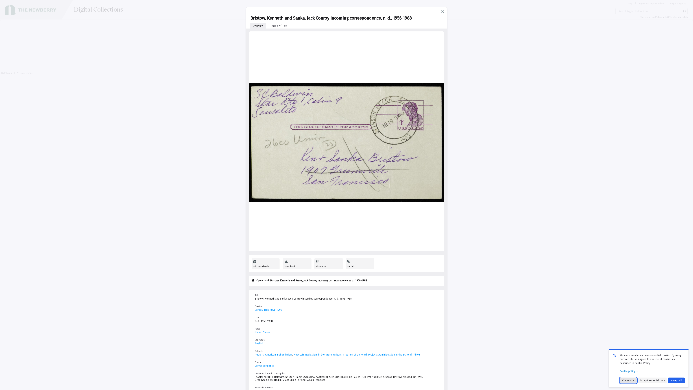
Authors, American (265, 354)
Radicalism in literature (318, 354)
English (259, 343)
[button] (443, 11)
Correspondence (264, 365)
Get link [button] (351, 266)
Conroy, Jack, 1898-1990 (268, 309)
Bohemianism (284, 354)
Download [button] (290, 266)
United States (262, 332)
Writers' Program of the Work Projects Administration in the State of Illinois (376, 354)
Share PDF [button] (321, 266)
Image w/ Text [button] (279, 25)
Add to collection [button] (261, 266)
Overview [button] (258, 25)
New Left (299, 354)
